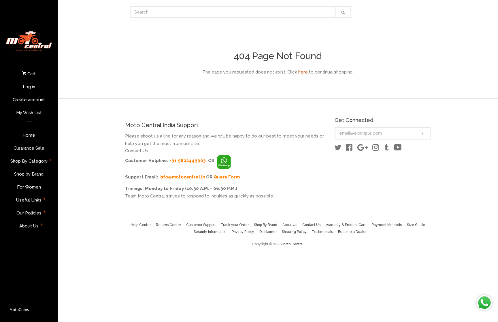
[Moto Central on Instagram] (375, 148)
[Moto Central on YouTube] (397, 148)
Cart (31, 73)
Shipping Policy (294, 232)
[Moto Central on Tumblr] (386, 148)
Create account (29, 99)
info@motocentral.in (182, 177)
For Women (29, 187)
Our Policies (29, 213)
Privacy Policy (243, 232)
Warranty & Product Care (346, 225)
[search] (233, 12)
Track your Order (235, 225)
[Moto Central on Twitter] (338, 148)
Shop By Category (29, 161)
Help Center (141, 225)
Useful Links (29, 200)
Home (28, 135)
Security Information (210, 232)
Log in (29, 86)
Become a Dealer (352, 232)
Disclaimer (268, 232)
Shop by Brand (29, 174)
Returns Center (168, 225)
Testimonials (322, 232)
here (303, 72)
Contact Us (311, 225)
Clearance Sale (29, 148)
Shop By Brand (265, 225)
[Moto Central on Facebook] (349, 148)
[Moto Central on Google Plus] (362, 148)
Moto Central (292, 244)
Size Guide (416, 225)
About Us (29, 226)
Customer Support (201, 225)
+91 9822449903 (187, 160)
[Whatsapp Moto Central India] (224, 160)
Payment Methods (387, 225)
